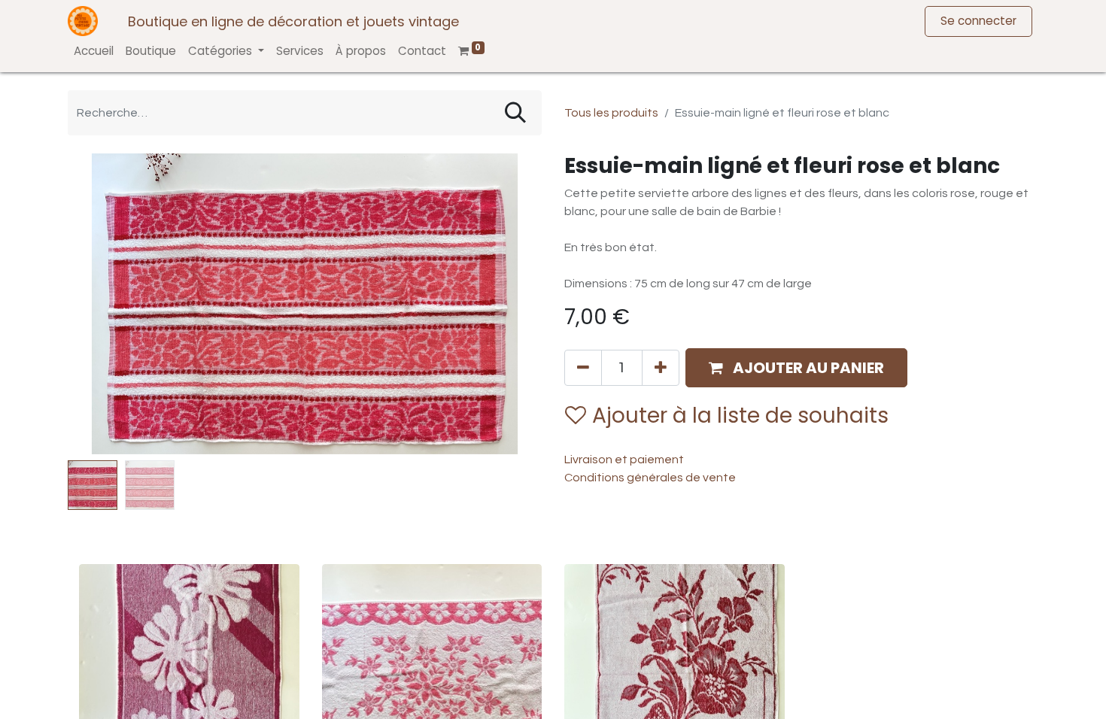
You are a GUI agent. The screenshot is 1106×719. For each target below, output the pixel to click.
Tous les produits (611, 113)
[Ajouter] (660, 368)
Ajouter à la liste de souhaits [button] (740, 415)
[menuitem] (94, 51)
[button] (103, 304)
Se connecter (978, 21)
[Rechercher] (515, 112)
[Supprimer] (583, 368)
